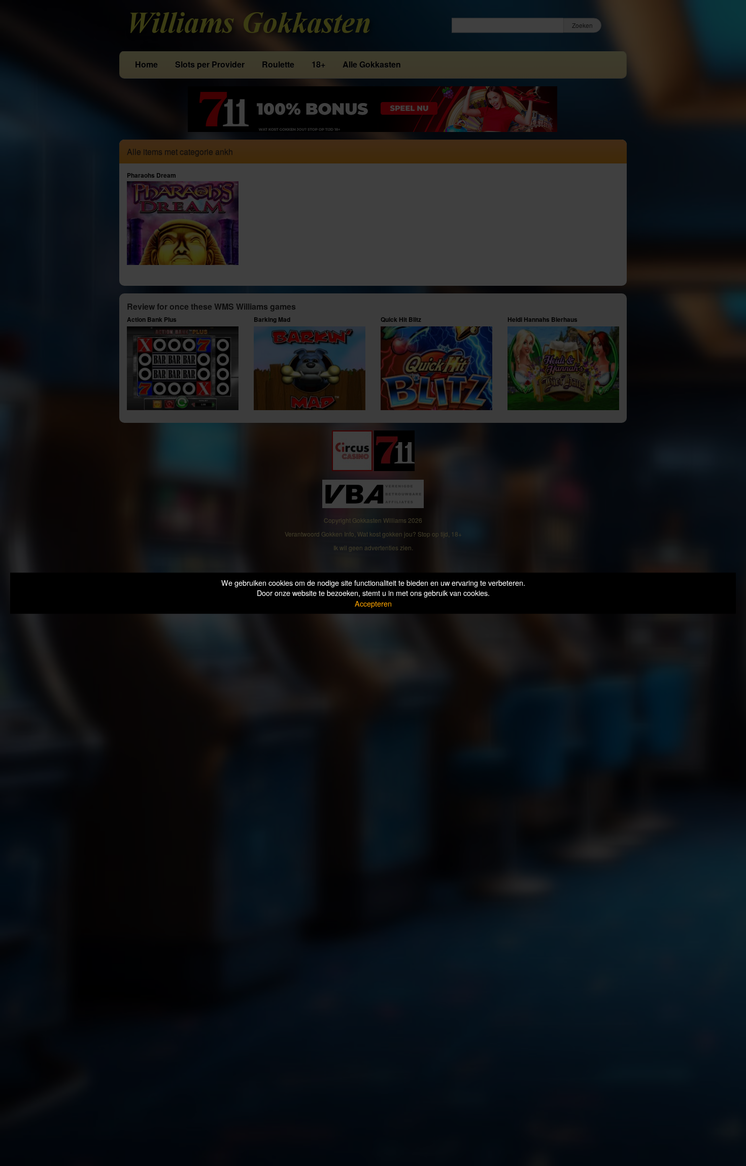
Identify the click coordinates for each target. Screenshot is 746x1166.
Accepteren (373, 603)
